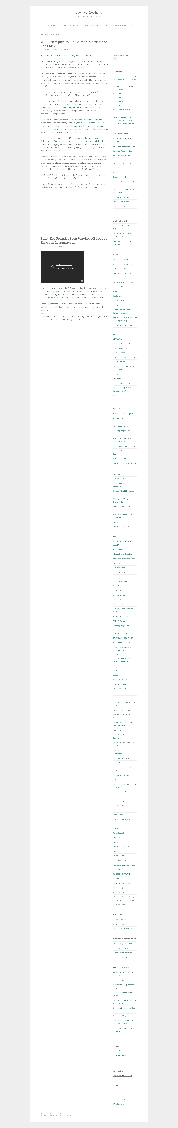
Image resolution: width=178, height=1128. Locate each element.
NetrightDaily (118, 730)
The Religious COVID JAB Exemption (119, 25)
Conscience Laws (119, 595)
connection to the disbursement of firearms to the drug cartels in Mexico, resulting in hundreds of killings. (74, 141)
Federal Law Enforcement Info (124, 446)
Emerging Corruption (121, 616)
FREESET (116, 670)
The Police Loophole (121, 527)
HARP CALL (117, 172)
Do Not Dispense (119, 278)
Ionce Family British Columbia (124, 957)
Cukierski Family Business (123, 151)
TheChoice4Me (119, 856)
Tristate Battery (119, 206)
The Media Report (120, 522)
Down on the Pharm (89, 12)
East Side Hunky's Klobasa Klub (125, 282)
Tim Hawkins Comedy (121, 860)
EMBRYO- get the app (121, 920)
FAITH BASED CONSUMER (123, 163)
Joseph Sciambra (119, 330)
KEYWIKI (116, 334)
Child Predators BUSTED (122, 581)
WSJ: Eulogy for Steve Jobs (123, 929)
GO (115, 59)
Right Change (118, 796)
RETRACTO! (117, 374)
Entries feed (117, 1095)
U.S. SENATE (118, 879)
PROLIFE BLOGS (119, 362)
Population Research (121, 758)
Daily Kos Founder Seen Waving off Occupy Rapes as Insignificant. (74, 240)
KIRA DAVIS (117, 339)
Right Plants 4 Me (119, 801)
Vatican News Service (121, 883)
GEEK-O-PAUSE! (119, 924)
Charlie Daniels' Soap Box (122, 259)
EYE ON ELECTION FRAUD (123, 633)
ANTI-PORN (117, 563)
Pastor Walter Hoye (120, 348)
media (65, 25)
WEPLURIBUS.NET (120, 892)
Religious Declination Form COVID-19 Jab (86, 25)
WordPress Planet (120, 905)
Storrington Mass (119, 1055)
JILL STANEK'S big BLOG (122, 325)
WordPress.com (66, 1116)
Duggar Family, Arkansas (122, 953)
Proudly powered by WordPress (53, 1113)
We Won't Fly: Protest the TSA (124, 888)
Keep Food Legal (119, 177)
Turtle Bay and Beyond (121, 383)
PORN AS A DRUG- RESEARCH (124, 357)
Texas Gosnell (118, 833)
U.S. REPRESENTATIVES (122, 874)
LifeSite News (118, 479)
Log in (115, 1090)
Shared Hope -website (121, 819)
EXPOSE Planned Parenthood (124, 621)
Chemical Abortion (53, 25)
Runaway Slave (119, 806)
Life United (117, 693)
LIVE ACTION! (118, 698)
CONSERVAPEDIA (119, 269)
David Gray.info (118, 600)
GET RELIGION (118, 301)
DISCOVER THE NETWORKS (123, 273)
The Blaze (117, 379)
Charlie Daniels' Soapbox (122, 264)
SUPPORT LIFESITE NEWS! (123, 828)
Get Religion (117, 296)
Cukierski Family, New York (123, 948)
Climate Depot (118, 590)
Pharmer (56, 50)
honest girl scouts (120, 680)
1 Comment (67, 50)
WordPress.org (118, 1104)
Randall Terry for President (123, 197)
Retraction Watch (119, 792)
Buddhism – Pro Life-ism (122, 572)
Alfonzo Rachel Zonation (122, 554)
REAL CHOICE (118, 780)
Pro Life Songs (118, 763)
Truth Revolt (118, 211)
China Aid (117, 586)
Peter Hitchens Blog (120, 353)
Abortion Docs (118, 549)
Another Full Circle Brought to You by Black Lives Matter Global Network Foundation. (124, 120)
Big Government (119, 568)
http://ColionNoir (119, 459)
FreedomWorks (119, 666)
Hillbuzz (116, 305)
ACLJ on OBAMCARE (121, 418)
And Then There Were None (124, 146)
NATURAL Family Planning (123, 343)
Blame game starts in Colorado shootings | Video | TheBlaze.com (68, 55)
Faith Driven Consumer (122, 168)
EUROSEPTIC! (118, 287)
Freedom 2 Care (119, 291)
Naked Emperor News (121, 710)
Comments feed (119, 1099)
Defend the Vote (119, 604)
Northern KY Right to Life (123, 1016)
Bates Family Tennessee (122, 944)
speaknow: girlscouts (121, 824)
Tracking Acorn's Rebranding (124, 865)
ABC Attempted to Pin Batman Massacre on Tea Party (74, 44)
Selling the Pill (118, 810)
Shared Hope (118, 815)
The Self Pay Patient (121, 202)
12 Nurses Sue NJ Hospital (123, 414)
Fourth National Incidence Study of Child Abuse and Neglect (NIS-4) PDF (123, 658)
